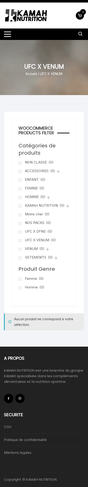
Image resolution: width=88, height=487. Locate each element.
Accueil (31, 74)
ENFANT (35, 179)
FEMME (34, 188)
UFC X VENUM (40, 240)
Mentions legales (17, 452)
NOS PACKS (38, 222)
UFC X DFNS (38, 231)
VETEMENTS (39, 257)
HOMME (35, 197)
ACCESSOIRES (40, 171)
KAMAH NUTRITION (45, 205)
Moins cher (37, 214)
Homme (34, 287)
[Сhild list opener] (58, 171)
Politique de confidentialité (25, 439)
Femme (34, 278)
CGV (7, 427)
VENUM (34, 248)
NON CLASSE (39, 162)
